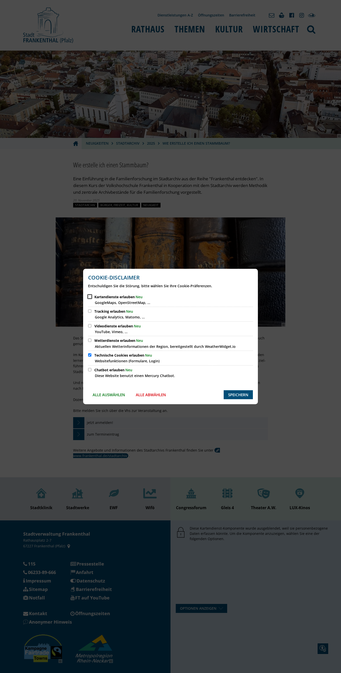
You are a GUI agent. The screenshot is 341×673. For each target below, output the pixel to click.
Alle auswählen (109, 394)
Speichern (238, 394)
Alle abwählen (151, 394)
